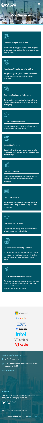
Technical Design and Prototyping (17, 95)
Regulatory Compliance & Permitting (18, 69)
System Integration (11, 171)
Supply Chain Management (15, 121)
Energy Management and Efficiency (18, 276)
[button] (39, 4)
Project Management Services (16, 42)
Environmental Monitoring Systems (18, 247)
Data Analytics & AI (11, 197)
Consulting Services (12, 145)
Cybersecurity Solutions (13, 223)
